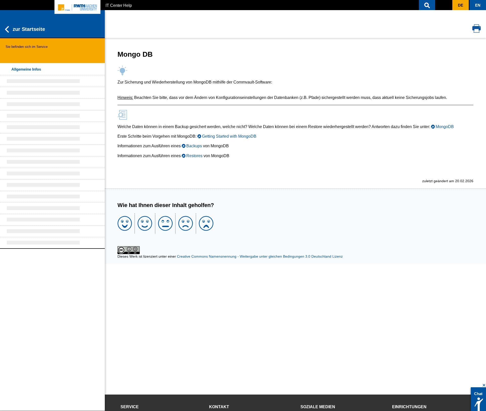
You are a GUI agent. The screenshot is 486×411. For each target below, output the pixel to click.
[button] (427, 5)
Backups (194, 146)
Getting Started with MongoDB (229, 136)
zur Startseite (29, 29)
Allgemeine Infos (26, 69)
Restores (194, 156)
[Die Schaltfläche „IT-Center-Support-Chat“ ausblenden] (484, 385)
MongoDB (445, 127)
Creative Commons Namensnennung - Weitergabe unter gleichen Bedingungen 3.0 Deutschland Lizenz (260, 256)
